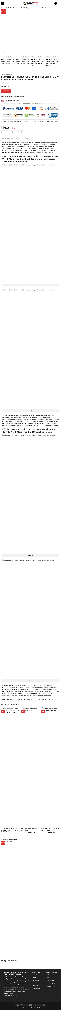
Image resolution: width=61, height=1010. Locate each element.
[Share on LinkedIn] (20, 132)
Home (3, 74)
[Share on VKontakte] (17, 132)
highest (30, 417)
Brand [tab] (28, 138)
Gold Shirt (34, 121)
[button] (2, 3)
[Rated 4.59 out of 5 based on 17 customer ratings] (30, 84)
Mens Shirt (41, 121)
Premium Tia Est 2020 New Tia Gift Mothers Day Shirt (50, 829)
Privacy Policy (37, 980)
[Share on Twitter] (8, 132)
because (33, 693)
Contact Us (36, 988)
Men (15, 121)
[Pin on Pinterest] (14, 132)
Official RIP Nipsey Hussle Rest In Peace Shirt (9, 961)
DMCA (35, 977)
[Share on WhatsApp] (2, 132)
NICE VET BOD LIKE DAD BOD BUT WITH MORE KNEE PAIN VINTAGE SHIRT (34, 699)
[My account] (59, 3)
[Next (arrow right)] (58, 505)
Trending (9, 74)
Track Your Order (52, 983)
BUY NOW (6, 91)
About (35, 975)
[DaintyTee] (8, 128)
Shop (48, 975)
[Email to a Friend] (11, 132)
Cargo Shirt (28, 121)
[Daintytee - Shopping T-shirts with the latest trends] (30, 3)
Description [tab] (6, 138)
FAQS (49, 977)
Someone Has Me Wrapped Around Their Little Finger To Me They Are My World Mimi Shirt (10, 830)
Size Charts (50, 980)
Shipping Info (51, 986)
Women (19, 121)
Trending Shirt (49, 121)
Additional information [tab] (18, 138)
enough (52, 148)
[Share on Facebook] (5, 132)
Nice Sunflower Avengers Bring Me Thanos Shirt (30, 829)
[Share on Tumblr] (22, 132)
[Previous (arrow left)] (3, 505)
